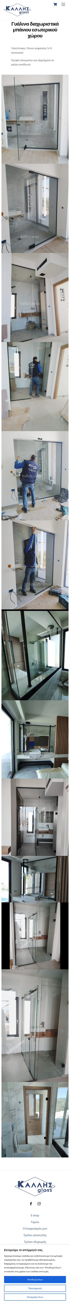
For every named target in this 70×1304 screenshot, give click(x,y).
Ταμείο (35, 1222)
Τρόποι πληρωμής (35, 1242)
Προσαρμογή (35, 1288)
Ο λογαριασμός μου (35, 1228)
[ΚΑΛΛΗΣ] (17, 15)
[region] (35, 1274)
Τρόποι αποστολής (35, 1235)
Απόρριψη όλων (35, 1297)
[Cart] (55, 4)
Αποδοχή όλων (35, 1279)
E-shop (35, 1215)
